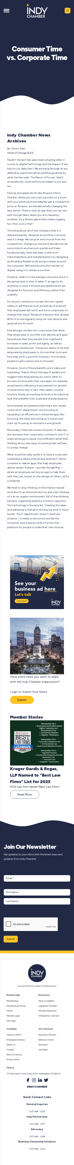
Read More (24, 794)
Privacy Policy (12, 1059)
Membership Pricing (16, 1006)
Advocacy (43, 1044)
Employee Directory (15, 1040)
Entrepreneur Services (48, 1016)
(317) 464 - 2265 (37, 1136)
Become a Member (47, 1035)
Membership (12, 1001)
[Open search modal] (67, 10)
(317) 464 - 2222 (37, 1111)
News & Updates (46, 1001)
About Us (10, 1044)
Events (9, 1010)
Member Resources (47, 1010)
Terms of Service (14, 1054)
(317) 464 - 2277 (37, 1124)
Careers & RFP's (13, 1035)
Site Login (11, 1021)
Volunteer (43, 1049)
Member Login (13, 1016)
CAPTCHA (10, 913)
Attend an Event (46, 1040)
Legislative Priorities (47, 1006)
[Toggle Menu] (6, 10)
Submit (22, 700)
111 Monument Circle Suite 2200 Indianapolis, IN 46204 (33, 1073)
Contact (10, 1049)
